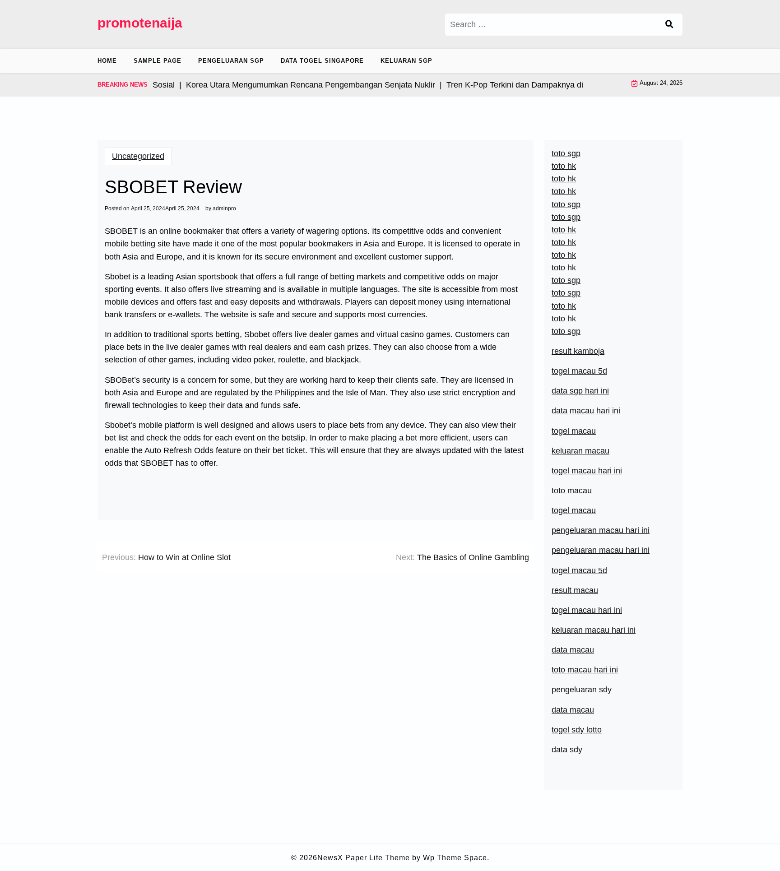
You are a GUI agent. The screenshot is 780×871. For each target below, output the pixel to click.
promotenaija (140, 22)
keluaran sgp (406, 60)
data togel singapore (322, 60)
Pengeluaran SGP (231, 60)
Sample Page (157, 60)
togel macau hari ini (587, 470)
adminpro (224, 208)
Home (107, 60)
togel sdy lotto (577, 729)
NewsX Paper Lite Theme (363, 858)
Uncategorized (138, 156)
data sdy (567, 749)
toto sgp (566, 331)
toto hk (564, 318)
